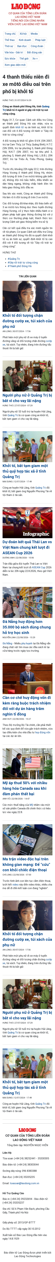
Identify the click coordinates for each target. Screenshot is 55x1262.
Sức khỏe (10, 58)
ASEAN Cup (38, 567)
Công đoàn (37, 46)
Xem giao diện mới (15, 64)
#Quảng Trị (14, 258)
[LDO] (27, 297)
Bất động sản (34, 52)
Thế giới (23, 58)
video (15, 884)
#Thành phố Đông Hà (19, 266)
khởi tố (20, 127)
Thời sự (9, 46)
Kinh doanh (25, 40)
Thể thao (10, 40)
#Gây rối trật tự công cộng (23, 262)
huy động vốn (42, 732)
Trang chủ (10, 33)
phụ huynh (26, 643)
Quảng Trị (13, 415)
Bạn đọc (22, 46)
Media (34, 33)
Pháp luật (40, 40)
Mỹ (31, 804)
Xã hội (23, 33)
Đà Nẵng (7, 643)
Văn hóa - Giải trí (14, 52)
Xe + (35, 58)
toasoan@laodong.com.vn (24, 1183)
